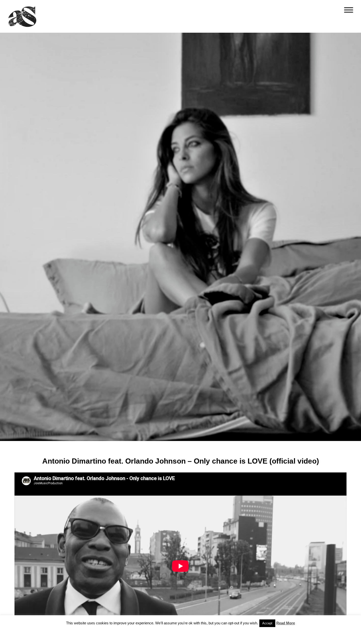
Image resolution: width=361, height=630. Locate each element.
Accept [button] (267, 623)
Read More (285, 623)
